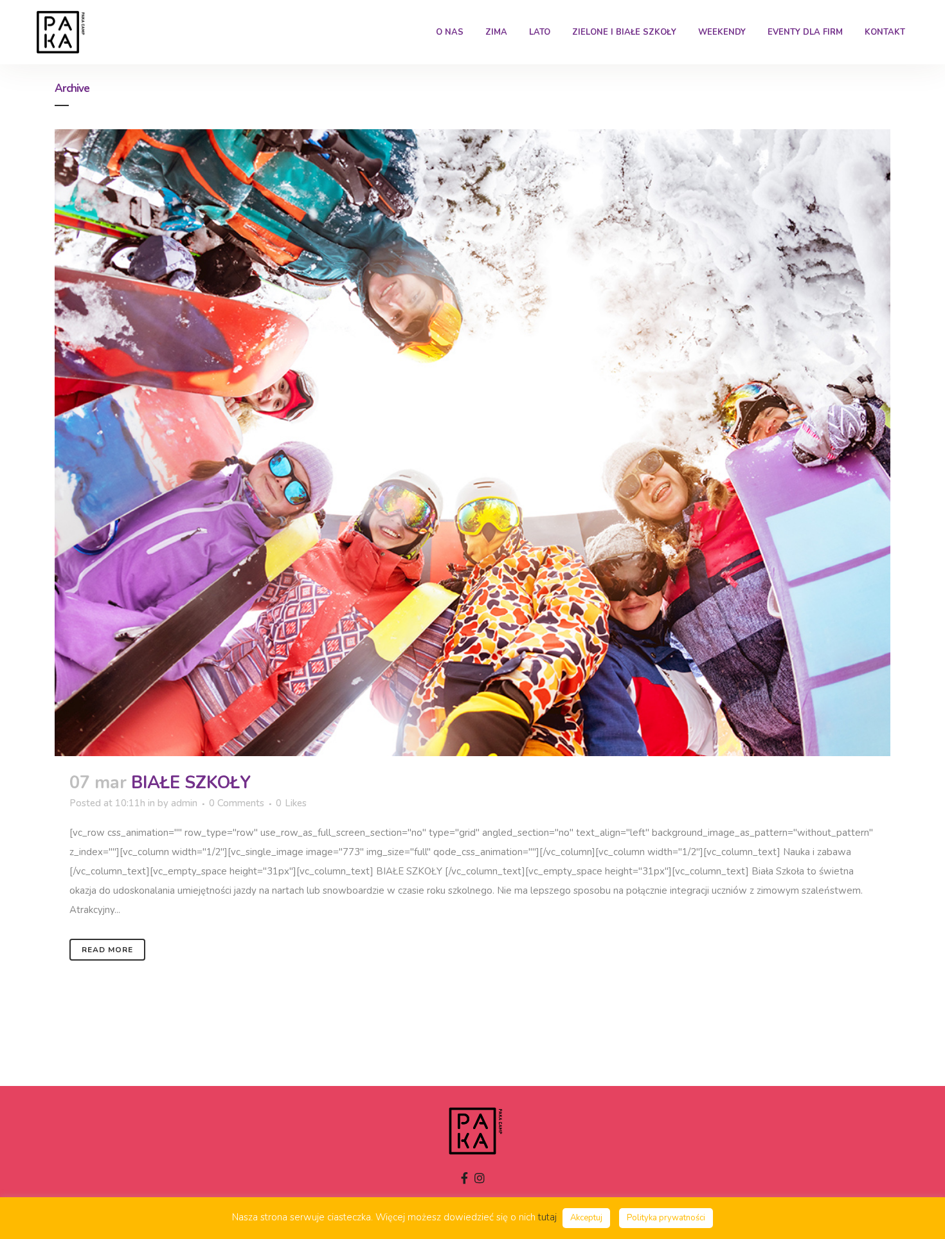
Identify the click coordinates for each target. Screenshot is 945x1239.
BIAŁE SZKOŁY (191, 783)
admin (184, 803)
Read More (107, 950)
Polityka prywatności (666, 1218)
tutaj (547, 1217)
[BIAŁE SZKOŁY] (472, 442)
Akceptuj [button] (586, 1218)
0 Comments (236, 803)
